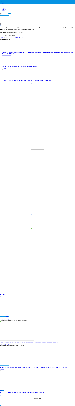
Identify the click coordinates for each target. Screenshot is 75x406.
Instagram (3, 2)
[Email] (37, 24)
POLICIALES (3, 294)
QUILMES (3, 10)
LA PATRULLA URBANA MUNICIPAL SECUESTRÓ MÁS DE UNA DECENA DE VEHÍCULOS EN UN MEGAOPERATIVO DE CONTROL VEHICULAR (29, 342)
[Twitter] (37, 22)
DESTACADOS (2, 15)
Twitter (3, 3)
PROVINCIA (4, 8)
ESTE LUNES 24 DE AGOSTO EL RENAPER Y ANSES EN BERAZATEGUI (19, 66)
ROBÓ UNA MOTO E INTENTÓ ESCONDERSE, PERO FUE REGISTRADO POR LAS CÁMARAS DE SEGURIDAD (22, 392)
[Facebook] (37, 21)
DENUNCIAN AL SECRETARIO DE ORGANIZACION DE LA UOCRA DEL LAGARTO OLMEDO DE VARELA (27, 80)
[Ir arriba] (0, 405)
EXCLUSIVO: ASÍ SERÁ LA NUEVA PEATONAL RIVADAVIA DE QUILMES (11, 37)
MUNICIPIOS (4, 9)
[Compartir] (37, 25)
